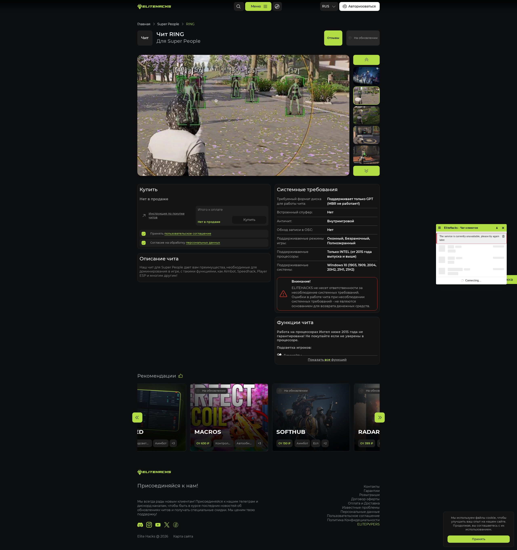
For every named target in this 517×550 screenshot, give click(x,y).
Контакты (372, 486)
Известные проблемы (361, 507)
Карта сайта (183, 536)
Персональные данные (360, 512)
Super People (168, 24)
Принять (478, 539)
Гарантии (372, 491)
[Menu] (439, 228)
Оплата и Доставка (364, 503)
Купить (249, 220)
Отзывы (333, 38)
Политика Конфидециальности (353, 520)
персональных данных (203, 242)
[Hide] (503, 228)
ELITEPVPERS (368, 524)
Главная (143, 24)
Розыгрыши (369, 495)
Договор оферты (365, 499)
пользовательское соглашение (187, 233)
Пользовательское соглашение (353, 516)
